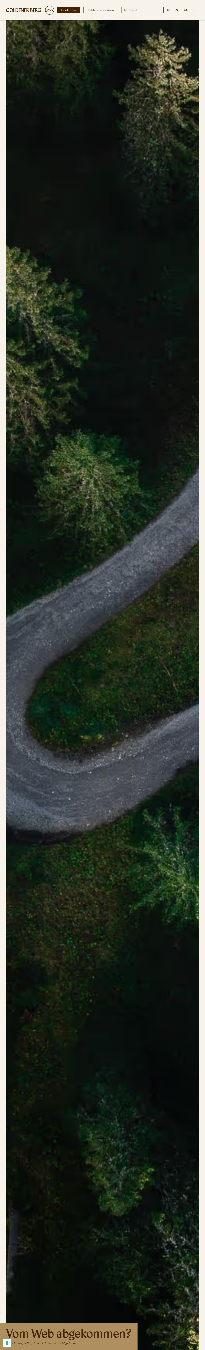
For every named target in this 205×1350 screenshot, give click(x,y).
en (175, 10)
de (169, 10)
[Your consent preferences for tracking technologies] (7, 1343)
